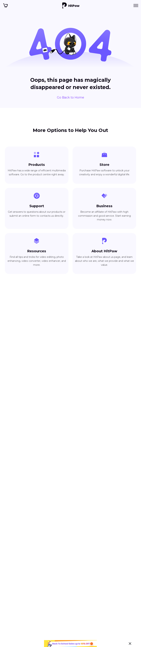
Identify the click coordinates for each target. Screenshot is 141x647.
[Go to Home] (70, 5)
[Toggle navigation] (135, 5)
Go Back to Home (70, 97)
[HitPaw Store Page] (5, 5)
